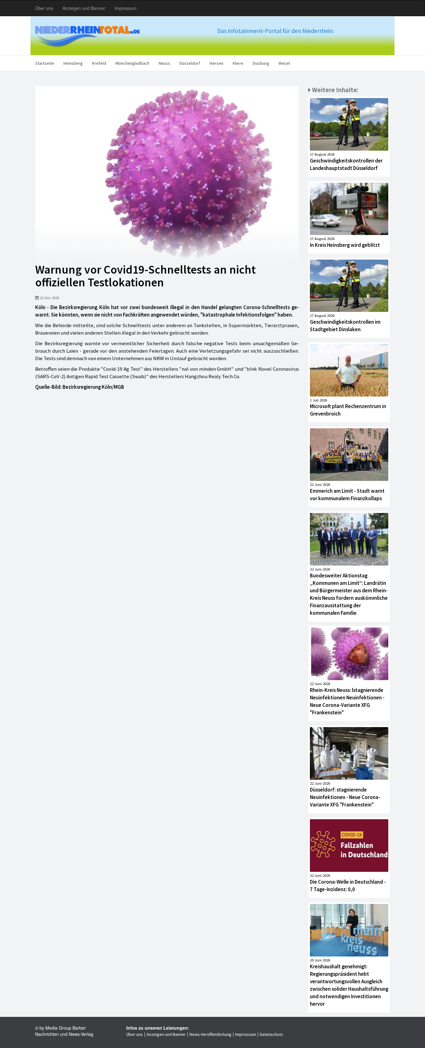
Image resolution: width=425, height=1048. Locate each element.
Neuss (164, 63)
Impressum (125, 8)
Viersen (216, 63)
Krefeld (99, 63)
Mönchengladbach (132, 63)
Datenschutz (271, 1034)
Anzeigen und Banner (84, 8)
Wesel (284, 63)
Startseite (44, 63)
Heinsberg (73, 63)
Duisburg (261, 63)
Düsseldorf (190, 63)
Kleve (238, 63)
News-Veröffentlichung (210, 1034)
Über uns (44, 8)
